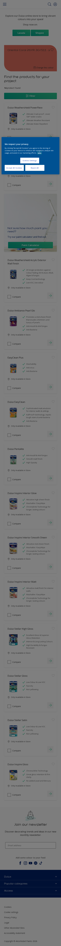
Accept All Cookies (14, 168)
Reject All (35, 168)
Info (39, 153)
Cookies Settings (30, 160)
